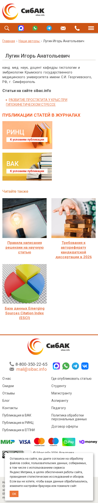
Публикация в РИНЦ (18, 423)
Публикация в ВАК (16, 415)
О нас (6, 378)
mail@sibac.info (31, 369)
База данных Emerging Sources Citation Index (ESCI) (24, 313)
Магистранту (61, 393)
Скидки (8, 386)
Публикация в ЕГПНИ (18, 430)
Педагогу (58, 408)
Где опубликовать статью (71, 378)
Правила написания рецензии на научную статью (24, 247)
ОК (14, 494)
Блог (6, 400)
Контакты (10, 408)
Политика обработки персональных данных (69, 417)
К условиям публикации (27, 139)
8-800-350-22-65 (31, 364)
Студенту (58, 386)
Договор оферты (64, 426)
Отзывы (8, 393)
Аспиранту (59, 400)
